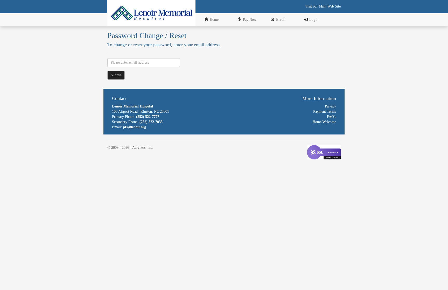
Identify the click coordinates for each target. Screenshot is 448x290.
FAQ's (331, 117)
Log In (314, 20)
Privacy (330, 106)
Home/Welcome (324, 122)
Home (214, 20)
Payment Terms (324, 111)
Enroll (280, 20)
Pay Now (249, 20)
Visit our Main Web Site (323, 6)
